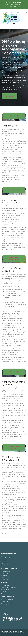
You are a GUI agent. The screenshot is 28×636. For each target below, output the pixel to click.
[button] (9, 96)
